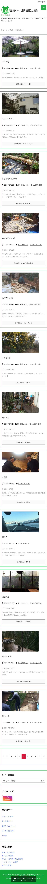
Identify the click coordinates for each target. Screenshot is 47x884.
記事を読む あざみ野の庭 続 (23, 263)
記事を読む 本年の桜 (23, 84)
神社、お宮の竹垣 (8, 852)
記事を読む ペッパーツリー (23, 144)
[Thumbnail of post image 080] (21, 284)
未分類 (4, 836)
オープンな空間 (7, 856)
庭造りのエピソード (9, 826)
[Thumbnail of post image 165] (21, 523)
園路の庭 (5, 417)
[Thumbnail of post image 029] (21, 48)
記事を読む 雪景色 (23, 562)
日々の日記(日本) (35, 68)
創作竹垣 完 (7, 656)
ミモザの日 (6, 358)
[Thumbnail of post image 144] (21, 344)
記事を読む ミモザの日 (23, 383)
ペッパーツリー (8, 119)
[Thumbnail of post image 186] (21, 643)
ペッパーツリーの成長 (10, 862)
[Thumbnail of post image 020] (21, 225)
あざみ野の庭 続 (8, 238)
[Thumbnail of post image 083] (21, 583)
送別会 (4, 477)
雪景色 (4, 537)
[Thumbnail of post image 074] (21, 404)
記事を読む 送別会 (23, 502)
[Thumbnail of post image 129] (21, 165)
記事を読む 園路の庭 (23, 442)
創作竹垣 (5, 716)
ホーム (5, 30)
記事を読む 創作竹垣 (23, 741)
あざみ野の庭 (7, 298)
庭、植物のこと (22, 68)
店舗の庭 (5, 597)
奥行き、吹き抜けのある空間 (12, 859)
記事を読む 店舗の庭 (23, 621)
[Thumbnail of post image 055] (21, 702)
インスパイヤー (7, 816)
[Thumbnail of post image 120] (21, 105)
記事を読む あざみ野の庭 (23, 323)
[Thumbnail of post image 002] (21, 464)
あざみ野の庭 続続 (9, 178)
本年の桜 (5, 62)
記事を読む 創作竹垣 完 (23, 681)
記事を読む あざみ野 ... (23, 203)
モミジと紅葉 (6, 865)
